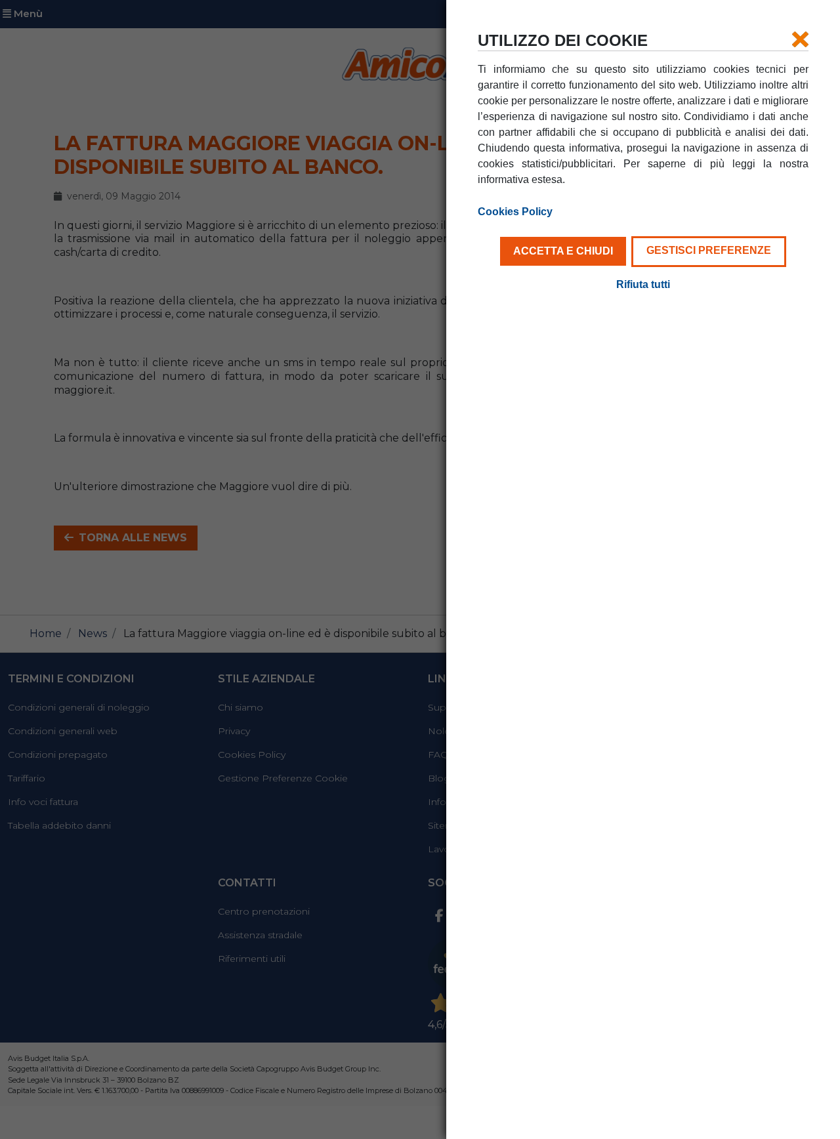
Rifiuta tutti (643, 284)
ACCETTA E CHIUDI (563, 251)
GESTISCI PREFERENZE (708, 250)
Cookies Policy (515, 211)
